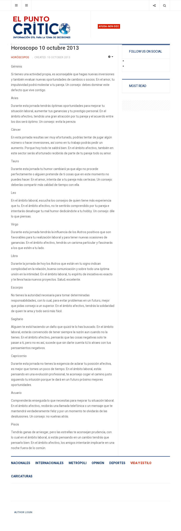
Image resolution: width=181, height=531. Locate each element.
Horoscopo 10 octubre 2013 (45, 48)
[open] (16, 5)
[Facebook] (129, 61)
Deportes (117, 463)
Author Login (23, 512)
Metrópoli (78, 463)
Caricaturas (21, 476)
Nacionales (20, 463)
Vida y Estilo (140, 463)
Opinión (98, 463)
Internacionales (49, 463)
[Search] (164, 5)
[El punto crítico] (49, 27)
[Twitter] (129, 66)
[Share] (154, 5)
